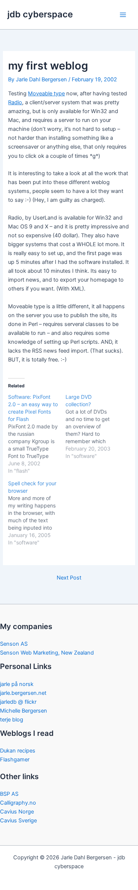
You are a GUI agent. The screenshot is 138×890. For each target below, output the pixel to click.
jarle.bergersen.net (23, 693)
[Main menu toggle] (123, 15)
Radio (15, 102)
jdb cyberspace (40, 14)
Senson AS (14, 644)
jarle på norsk (16, 684)
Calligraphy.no (18, 802)
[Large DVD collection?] (94, 426)
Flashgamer (14, 759)
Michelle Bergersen (23, 710)
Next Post (69, 578)
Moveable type (46, 93)
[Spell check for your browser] (36, 513)
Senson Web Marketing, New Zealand (47, 652)
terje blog (11, 719)
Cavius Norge (17, 811)
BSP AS (9, 794)
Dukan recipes (17, 750)
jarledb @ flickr (18, 702)
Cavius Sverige (18, 820)
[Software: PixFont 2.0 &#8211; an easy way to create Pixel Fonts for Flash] (36, 434)
